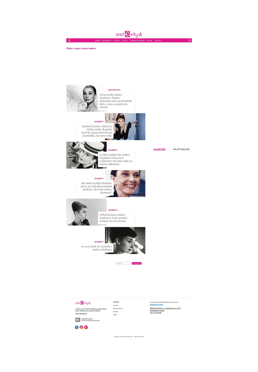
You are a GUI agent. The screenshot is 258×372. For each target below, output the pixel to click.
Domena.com (140, 336)
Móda (97, 40)
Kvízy (125, 40)
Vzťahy (116, 40)
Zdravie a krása (137, 40)
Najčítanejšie (181, 149)
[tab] (162, 150)
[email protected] (156, 304)
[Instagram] (81, 327)
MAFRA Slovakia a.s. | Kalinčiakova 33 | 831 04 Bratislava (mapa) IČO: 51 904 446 (165, 310)
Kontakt (115, 311)
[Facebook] (77, 327)
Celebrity (106, 40)
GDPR (115, 314)
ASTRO (149, 40)
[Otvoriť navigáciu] (69, 40)
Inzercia (115, 305)
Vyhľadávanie (136, 263)
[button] (189, 40)
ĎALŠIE (158, 40)
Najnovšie (160, 149)
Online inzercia (118, 308)
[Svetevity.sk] (129, 34)
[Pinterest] (86, 327)
